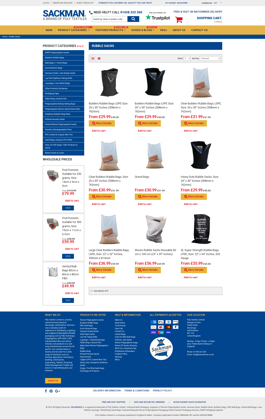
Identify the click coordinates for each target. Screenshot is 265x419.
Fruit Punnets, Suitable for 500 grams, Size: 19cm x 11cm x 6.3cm (71, 226)
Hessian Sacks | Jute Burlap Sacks (60, 73)
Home (4, 37)
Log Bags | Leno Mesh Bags (57, 83)
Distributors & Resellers (125, 351)
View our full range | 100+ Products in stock (61, 146)
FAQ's (163, 30)
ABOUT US (179, 30)
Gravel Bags (142, 176)
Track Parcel (120, 326)
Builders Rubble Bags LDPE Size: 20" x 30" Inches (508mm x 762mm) (154, 107)
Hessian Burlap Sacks (89, 331)
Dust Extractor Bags (53, 68)
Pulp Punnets (85, 357)
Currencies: (207, 3)
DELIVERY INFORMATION (107, 390)
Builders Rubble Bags (54, 57)
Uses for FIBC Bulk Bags (125, 337)
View (68, 208)
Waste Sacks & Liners (54, 153)
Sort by (195, 58)
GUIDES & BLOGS (143, 29)
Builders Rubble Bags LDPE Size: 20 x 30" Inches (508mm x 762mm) (108, 107)
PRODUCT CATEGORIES (74, 29)
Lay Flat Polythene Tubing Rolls (58, 78)
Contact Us (119, 331)
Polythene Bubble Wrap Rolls (57, 114)
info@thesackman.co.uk (203, 355)
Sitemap (118, 357)
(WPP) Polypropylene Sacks (57, 52)
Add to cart (72, 200)
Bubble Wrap (85, 351)
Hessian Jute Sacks (123, 340)
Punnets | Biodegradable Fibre (58, 129)
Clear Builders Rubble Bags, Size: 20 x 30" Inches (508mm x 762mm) (109, 180)
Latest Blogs (120, 334)
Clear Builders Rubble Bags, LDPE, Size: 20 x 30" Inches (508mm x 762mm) (201, 107)
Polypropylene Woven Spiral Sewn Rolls (62, 109)
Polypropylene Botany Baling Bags (60, 104)
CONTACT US (199, 30)
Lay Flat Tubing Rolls (88, 337)
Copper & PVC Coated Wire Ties (93, 360)
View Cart (119, 328)
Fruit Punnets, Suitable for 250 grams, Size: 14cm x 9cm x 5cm (71, 177)
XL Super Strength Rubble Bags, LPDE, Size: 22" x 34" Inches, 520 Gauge (200, 254)
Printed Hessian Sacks (55, 119)
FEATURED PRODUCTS (111, 29)
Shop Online (120, 323)
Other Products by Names (56, 88)
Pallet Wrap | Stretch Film (56, 99)
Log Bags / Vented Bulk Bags (92, 340)
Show (180, 58)
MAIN (49, 30)
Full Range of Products (89, 371)
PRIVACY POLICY (162, 390)
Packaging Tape (52, 93)
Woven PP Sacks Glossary (126, 345)
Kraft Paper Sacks (87, 334)
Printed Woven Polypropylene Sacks (61, 124)
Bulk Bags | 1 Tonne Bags (56, 63)
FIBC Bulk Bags (86, 326)
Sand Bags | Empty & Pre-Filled (58, 140)
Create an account (63, 3)
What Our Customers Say (125, 348)
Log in (46, 3)
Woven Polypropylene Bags (126, 343)
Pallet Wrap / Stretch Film (90, 343)
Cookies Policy (121, 354)
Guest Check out (85, 3)
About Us (119, 320)
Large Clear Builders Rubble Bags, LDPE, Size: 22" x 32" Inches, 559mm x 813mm (109, 254)
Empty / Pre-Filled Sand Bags (92, 368)
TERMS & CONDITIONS (136, 390)
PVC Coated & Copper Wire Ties (59, 134)
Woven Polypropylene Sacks (92, 320)
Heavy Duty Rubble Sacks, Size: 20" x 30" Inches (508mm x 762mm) (200, 180)
